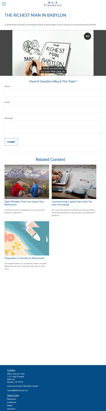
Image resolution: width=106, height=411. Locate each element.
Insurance (11, 408)
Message (9, 118)
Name (7, 86)
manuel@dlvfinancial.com (17, 390)
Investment (11, 402)
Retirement (11, 399)
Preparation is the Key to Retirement (24, 258)
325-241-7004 (19, 373)
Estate (9, 405)
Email (7, 102)
